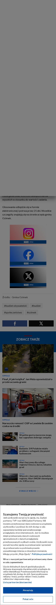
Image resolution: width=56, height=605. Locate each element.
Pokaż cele (28, 599)
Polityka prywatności (42, 554)
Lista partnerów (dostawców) (17, 582)
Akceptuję (28, 590)
